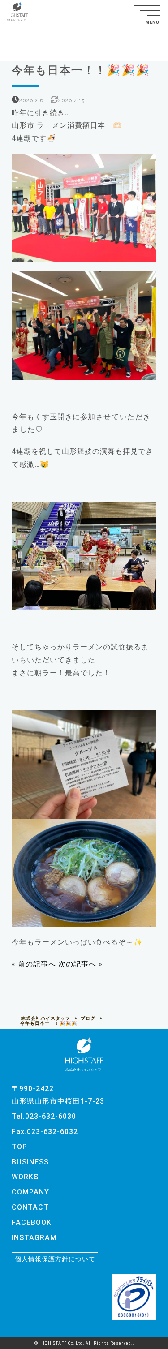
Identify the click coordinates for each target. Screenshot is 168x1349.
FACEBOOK (32, 1222)
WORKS (25, 1177)
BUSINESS (30, 1162)
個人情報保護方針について (55, 1258)
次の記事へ (77, 964)
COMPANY (30, 1192)
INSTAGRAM (34, 1237)
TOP (19, 1147)
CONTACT (30, 1207)
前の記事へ (37, 964)
